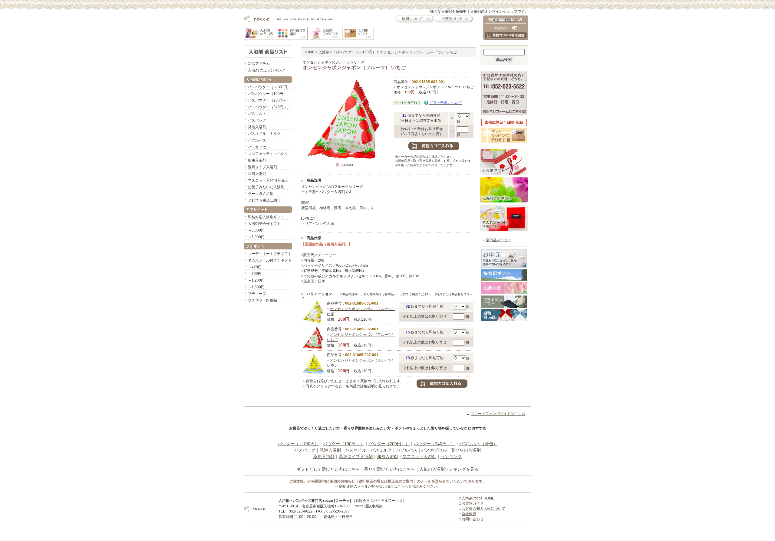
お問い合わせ (472, 519)
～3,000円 (256, 230)
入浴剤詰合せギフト (264, 224)
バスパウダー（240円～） (269, 107)
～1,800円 (256, 287)
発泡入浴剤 (257, 127)
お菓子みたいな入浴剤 (266, 187)
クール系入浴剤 (260, 194)
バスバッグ (257, 120)
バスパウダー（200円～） (269, 100)
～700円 (255, 274)
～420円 (255, 267)
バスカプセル (259, 147)
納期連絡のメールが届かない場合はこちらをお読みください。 (390, 486)
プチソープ (257, 294)
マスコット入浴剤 (419, 456)
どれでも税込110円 (264, 200)
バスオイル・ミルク (264, 134)
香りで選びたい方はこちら (389, 469)
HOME (309, 52)
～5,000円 (256, 237)
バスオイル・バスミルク (368, 450)
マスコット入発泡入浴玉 (268, 180)
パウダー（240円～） (434, 443)
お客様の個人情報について (483, 508)
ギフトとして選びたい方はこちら (328, 469)
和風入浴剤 (257, 174)
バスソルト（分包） (478, 443)
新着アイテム (259, 64)
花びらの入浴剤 (466, 450)
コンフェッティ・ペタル (268, 154)
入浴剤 (323, 52)
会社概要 (469, 514)
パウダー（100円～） (343, 443)
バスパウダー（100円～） (269, 94)
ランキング (451, 456)
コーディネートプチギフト (270, 254)
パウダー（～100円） (298, 443)
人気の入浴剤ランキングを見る (449, 469)
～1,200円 (256, 280)
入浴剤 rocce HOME (478, 498)
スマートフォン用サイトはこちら (498, 414)
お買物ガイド (472, 503)
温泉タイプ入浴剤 (262, 167)
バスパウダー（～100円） (269, 87)
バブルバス (257, 140)
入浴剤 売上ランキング (266, 70)
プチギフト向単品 (262, 300)
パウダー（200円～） (389, 443)
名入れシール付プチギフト (270, 260)
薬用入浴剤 (257, 160)
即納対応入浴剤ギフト (266, 217)
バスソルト (257, 114)
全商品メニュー (498, 240)
